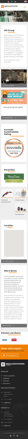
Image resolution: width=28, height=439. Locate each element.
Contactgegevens (11, 355)
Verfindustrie (19, 214)
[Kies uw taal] (25, 1)
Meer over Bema (7, 325)
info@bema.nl (7, 402)
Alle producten (6, 383)
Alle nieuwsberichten (8, 117)
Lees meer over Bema (8, 85)
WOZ (24, 433)
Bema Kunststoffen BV (13, 433)
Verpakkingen (19, 200)
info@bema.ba (7, 425)
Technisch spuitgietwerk (9, 375)
